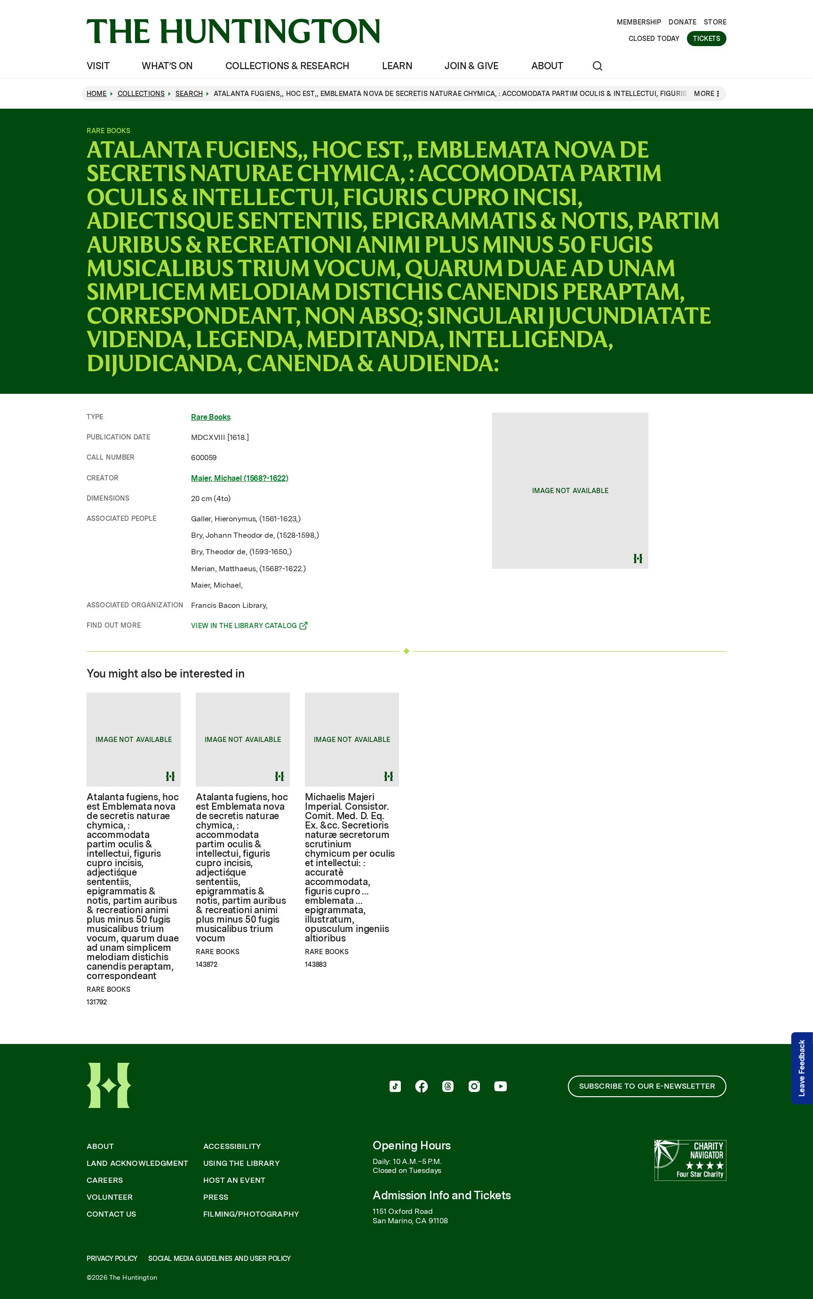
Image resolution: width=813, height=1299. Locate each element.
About (547, 66)
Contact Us (111, 1214)
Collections (141, 93)
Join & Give (471, 66)
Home (97, 93)
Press (215, 1197)
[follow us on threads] (447, 1087)
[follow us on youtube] (500, 1087)
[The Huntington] (233, 31)
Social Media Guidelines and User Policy (219, 1258)
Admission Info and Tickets (442, 1195)
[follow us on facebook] (421, 1087)
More (704, 93)
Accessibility (232, 1146)
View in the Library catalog (244, 627)
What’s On (167, 66)
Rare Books (210, 417)
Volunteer (110, 1197)
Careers (105, 1180)
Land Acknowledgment (137, 1163)
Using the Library (241, 1163)
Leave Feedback (801, 1068)
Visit (98, 66)
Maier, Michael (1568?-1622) (239, 478)
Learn (397, 66)
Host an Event (234, 1180)
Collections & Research (287, 66)
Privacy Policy (112, 1258)
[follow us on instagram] (474, 1087)
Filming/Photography (251, 1214)
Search (189, 93)
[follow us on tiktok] (395, 1087)
